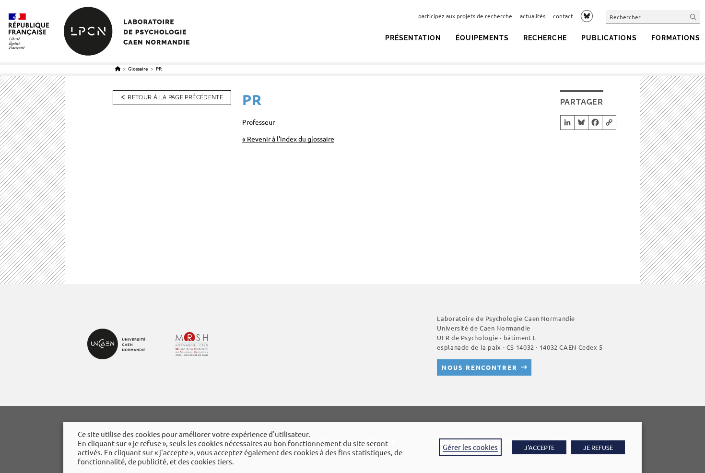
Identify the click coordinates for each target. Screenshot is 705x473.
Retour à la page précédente (175, 97)
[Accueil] (117, 68)
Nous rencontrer (479, 367)
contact (563, 16)
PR (159, 68)
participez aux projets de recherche (465, 16)
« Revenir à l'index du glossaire (288, 138)
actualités (532, 16)
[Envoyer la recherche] (693, 16)
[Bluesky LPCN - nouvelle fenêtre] (587, 16)
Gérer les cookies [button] (470, 446)
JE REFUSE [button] (598, 447)
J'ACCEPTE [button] (539, 447)
